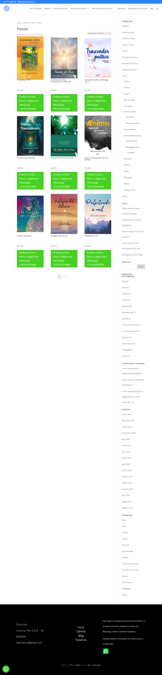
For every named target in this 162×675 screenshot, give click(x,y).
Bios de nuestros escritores (102, 8)
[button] (5, 669)
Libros (32, 23)
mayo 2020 (126, 501)
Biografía (125, 26)
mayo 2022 (126, 458)
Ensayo (125, 51)
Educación (129, 117)
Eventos (125, 318)
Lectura (125, 337)
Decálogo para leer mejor (132, 254)
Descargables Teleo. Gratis (138, 8)
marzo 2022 (127, 470)
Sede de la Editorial (61, 8)
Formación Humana (130, 325)
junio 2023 (126, 445)
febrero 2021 (127, 483)
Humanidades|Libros (132, 135)
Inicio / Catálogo (36, 8)
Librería (26, 23)
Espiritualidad (129, 100)
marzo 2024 (127, 427)
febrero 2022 (127, 476)
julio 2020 (126, 495)
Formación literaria (129, 63)
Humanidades (129, 129)
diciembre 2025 (128, 420)
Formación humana (130, 57)
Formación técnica (129, 69)
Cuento (127, 87)
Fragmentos (121, 8)
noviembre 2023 (129, 433)
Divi (89, 665)
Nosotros (47, 8)
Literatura (128, 159)
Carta (124, 287)
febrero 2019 (127, 508)
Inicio (19, 23)
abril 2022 (126, 464)
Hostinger (97, 665)
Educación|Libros (132, 123)
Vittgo (78, 665)
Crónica (127, 81)
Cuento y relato (128, 45)
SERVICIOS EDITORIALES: (132, 373)
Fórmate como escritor (78, 8)
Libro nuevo (127, 343)
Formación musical (129, 331)
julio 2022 (126, 452)
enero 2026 (126, 414)
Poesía (126, 183)
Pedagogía (128, 177)
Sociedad (131, 152)
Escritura (125, 306)
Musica (126, 165)
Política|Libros (130, 190)
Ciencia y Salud (128, 32)
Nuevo (124, 196)
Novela (126, 171)
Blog (151, 8)
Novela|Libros (131, 141)
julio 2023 (126, 439)
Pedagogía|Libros (132, 147)
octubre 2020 (127, 489)
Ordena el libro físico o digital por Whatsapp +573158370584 (29, 102)
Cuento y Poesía (128, 38)
